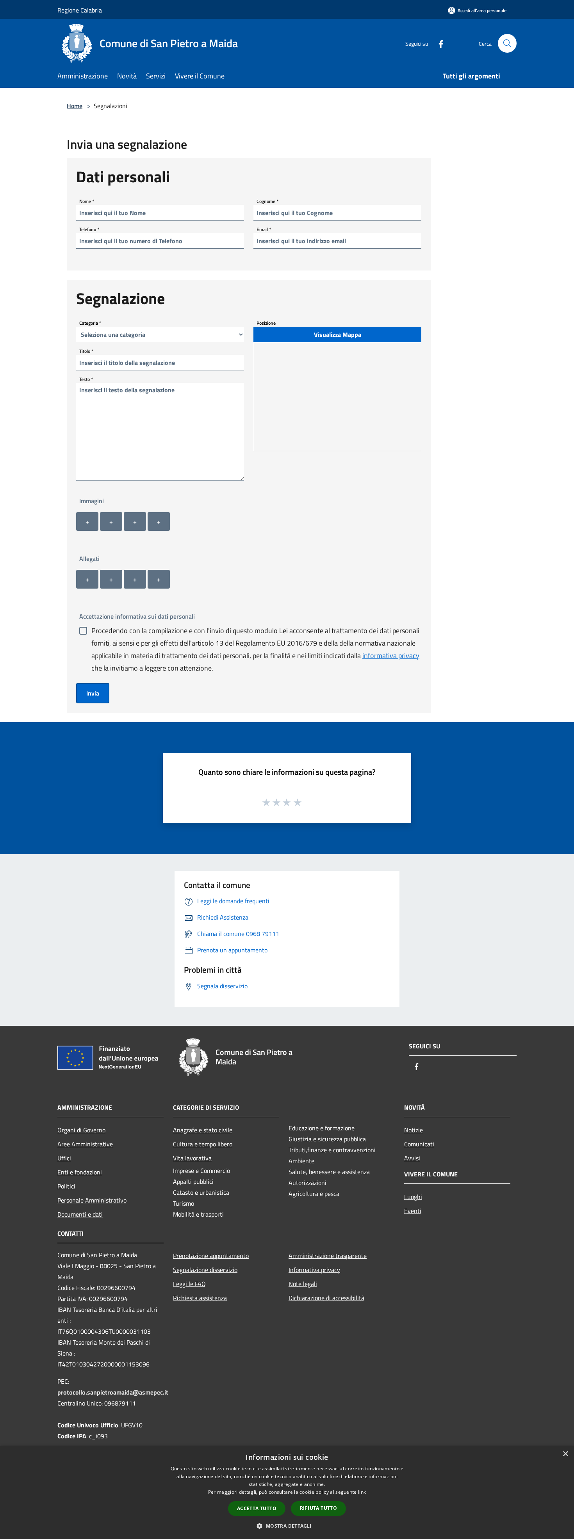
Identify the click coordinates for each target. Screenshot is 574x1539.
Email (264, 229)
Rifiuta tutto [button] (318, 1508)
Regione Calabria (79, 10)
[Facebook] (438, 43)
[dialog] (287, 1492)
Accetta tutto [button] (256, 1508)
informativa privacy (390, 655)
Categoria (90, 323)
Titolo (86, 351)
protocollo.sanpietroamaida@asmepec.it (112, 1392)
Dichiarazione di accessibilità (326, 1297)
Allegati (89, 558)
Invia (92, 693)
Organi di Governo (81, 1130)
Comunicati (419, 1144)
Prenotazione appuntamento (211, 1255)
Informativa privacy (314, 1269)
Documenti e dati (80, 1214)
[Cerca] (507, 43)
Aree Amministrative (85, 1144)
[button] (286, 1526)
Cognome (267, 201)
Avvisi (412, 1158)
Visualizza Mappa (337, 334)
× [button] (565, 1454)
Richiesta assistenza (200, 1297)
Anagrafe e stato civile (202, 1130)
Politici (66, 1186)
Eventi (412, 1210)
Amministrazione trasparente (328, 1255)
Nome (86, 201)
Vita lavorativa (192, 1158)
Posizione (266, 323)
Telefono (89, 229)
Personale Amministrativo (92, 1200)
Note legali (303, 1283)
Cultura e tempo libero (202, 1144)
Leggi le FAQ (189, 1283)
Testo (86, 379)
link (362, 1492)
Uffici (64, 1158)
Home (74, 105)
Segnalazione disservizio (205, 1269)
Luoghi (413, 1196)
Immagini (91, 500)
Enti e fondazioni (79, 1172)
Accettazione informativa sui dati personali (137, 616)
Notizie (413, 1130)
